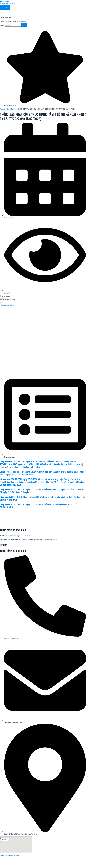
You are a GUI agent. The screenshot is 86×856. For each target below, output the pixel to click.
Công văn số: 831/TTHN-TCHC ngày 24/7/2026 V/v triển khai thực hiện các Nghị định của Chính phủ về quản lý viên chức (42, 498)
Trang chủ (2, 109)
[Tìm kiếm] (24, 25)
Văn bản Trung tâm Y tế (13, 109)
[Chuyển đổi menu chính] (5, 7)
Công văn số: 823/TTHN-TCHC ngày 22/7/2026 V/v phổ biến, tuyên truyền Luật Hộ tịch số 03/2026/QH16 (38, 506)
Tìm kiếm (2, 25)
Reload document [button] (10, 303)
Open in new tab (9, 305)
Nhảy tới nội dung (4, 1)
